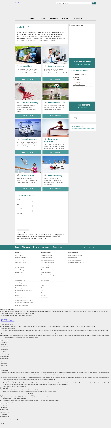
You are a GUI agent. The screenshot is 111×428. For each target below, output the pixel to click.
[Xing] (95, 12)
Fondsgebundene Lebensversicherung (24, 300)
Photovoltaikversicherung (47, 262)
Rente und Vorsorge (20, 280)
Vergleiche (33, 19)
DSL (42, 290)
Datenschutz (58, 247)
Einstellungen (13, 315)
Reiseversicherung (19, 270)
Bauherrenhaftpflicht (46, 265)
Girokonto (43, 293)
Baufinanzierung (45, 267)
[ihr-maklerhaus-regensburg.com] (17, 3)
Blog (75, 118)
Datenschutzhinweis (23, 233)
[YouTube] (95, 14)
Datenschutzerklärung (8, 321)
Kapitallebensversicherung (21, 305)
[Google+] (95, 10)
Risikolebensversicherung (21, 285)
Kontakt (65, 19)
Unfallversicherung (19, 267)
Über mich (54, 19)
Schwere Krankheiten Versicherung (23, 290)
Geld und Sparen (45, 280)
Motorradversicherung (20, 257)
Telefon (19, 204)
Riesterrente (18, 293)
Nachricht (19, 214)
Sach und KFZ (18, 252)
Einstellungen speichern (7, 419)
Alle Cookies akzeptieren (25, 315)
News (43, 19)
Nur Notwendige (5, 315)
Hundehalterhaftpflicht (20, 262)
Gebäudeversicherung (46, 257)
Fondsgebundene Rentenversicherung (24, 302)
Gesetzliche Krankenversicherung (76, 262)
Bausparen (44, 270)
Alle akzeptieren (18, 419)
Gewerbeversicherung (20, 272)
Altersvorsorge (18, 288)
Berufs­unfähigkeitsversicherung (23, 283)
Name (18, 199)
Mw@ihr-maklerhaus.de (79, 85)
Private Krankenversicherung (75, 260)
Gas (42, 288)
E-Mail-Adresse (22, 209)
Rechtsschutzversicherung (21, 265)
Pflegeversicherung (72, 257)
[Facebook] (95, 8)
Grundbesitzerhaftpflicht (47, 260)
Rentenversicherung (20, 297)
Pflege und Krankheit (73, 252)
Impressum (77, 19)
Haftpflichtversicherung (20, 260)
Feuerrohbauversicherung (47, 275)
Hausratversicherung (46, 255)
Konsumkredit (44, 297)
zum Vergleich (27, 79)
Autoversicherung (19, 255)
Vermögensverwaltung (46, 283)
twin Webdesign (90, 247)
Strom (42, 285)
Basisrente (17, 295)
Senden (23, 230)
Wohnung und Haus (46, 252)
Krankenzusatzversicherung (75, 255)
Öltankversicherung (46, 272)
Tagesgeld (43, 295)
